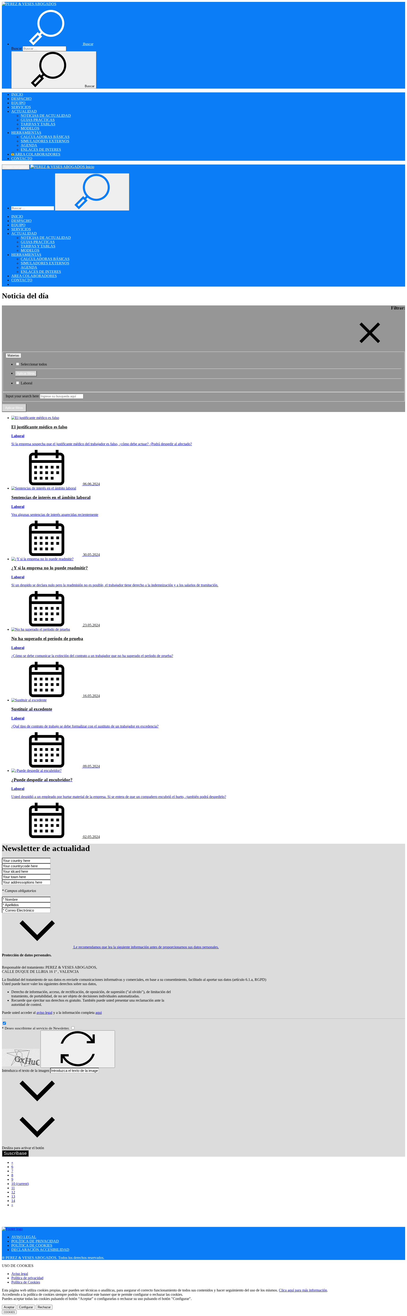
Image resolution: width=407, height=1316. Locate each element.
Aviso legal (19, 1274)
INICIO (17, 94)
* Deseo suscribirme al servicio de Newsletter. (36, 1028)
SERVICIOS (21, 107)
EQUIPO (18, 103)
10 (20, 1184)
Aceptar (9, 1307)
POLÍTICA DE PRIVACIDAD (35, 1241)
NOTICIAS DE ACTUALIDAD (46, 116)
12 (13, 1192)
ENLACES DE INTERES (41, 150)
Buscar (16, 48)
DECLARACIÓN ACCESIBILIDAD (40, 1250)
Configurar (26, 1307)
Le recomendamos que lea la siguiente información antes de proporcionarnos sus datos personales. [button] (146, 947)
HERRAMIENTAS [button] (26, 133)
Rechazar (44, 1307)
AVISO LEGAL (23, 1237)
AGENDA (29, 145)
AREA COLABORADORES (37, 154)
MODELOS (30, 128)
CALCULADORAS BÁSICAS (45, 137)
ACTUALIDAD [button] (24, 111)
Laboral (26, 383)
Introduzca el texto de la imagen (25, 1071)
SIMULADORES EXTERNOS (45, 141)
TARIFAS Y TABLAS (38, 124)
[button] (52, 44)
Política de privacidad (27, 1278)
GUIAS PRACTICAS (38, 120)
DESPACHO (21, 99)
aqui (98, 1013)
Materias (13, 355)
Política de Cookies (25, 1282)
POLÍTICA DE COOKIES (31, 1245)
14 (13, 1201)
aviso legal (44, 1013)
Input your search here (22, 396)
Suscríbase (15, 1153)
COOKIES (9, 1312)
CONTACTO (21, 158)
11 (13, 1188)
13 (13, 1196)
